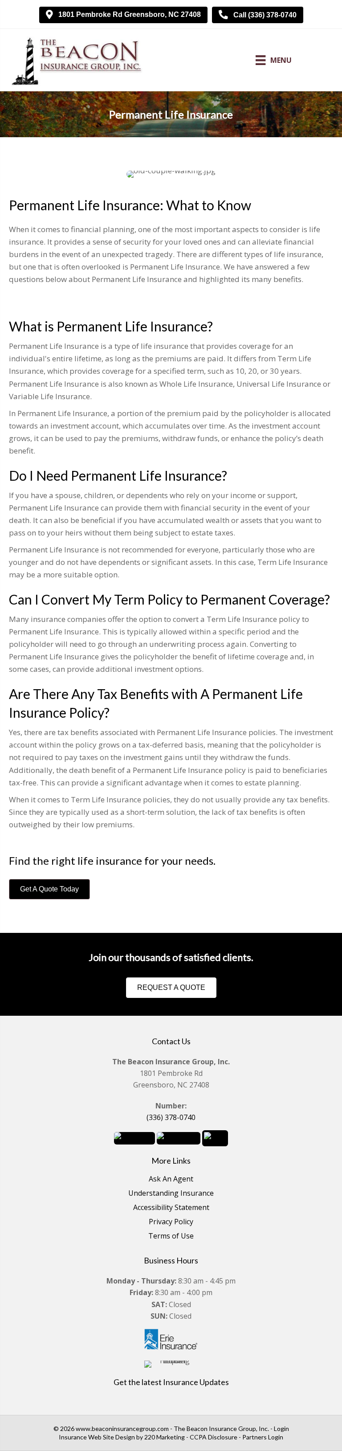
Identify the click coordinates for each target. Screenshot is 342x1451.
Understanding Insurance (171, 1193)
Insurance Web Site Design (97, 1437)
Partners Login (262, 1437)
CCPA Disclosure (213, 1437)
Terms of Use (171, 1236)
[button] (123, 15)
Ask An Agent (171, 1179)
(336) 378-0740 (171, 1117)
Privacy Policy (171, 1222)
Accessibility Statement (171, 1208)
